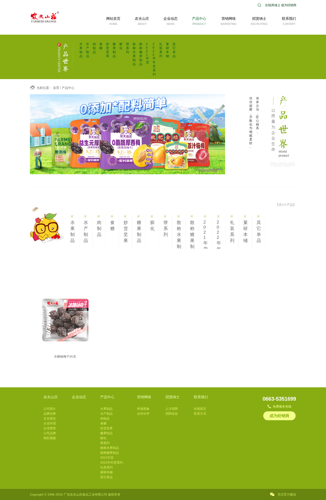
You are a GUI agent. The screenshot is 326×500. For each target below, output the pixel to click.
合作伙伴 (143, 413)
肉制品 (94, 48)
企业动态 (79, 397)
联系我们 (201, 397)
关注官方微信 (286, 494)
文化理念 (49, 418)
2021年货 (147, 53)
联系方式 (200, 413)
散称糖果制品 (109, 452)
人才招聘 (171, 408)
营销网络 (144, 397)
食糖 (103, 423)
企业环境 (49, 423)
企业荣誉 (49, 428)
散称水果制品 (109, 448)
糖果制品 (106, 433)
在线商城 (271, 5)
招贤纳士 (172, 397)
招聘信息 (171, 413)
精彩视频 (49, 438)
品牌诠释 (49, 413)
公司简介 (49, 408)
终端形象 (143, 408)
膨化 (103, 438)
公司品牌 (49, 433)
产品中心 (68, 88)
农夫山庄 (50, 397)
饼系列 (127, 48)
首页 (56, 88)
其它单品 (106, 477)
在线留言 (200, 408)
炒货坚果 (106, 428)
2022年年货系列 (154, 59)
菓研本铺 (106, 472)
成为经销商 (289, 5)
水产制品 (106, 413)
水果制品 (106, 408)
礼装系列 (106, 467)
